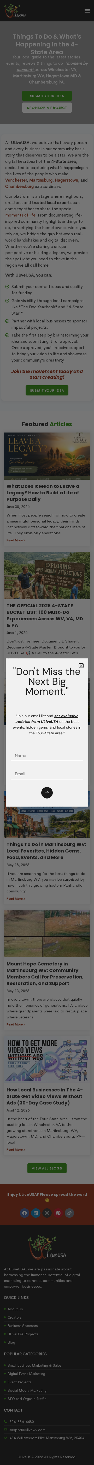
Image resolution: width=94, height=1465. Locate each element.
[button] (81, 666)
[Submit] (47, 792)
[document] (47, 732)
